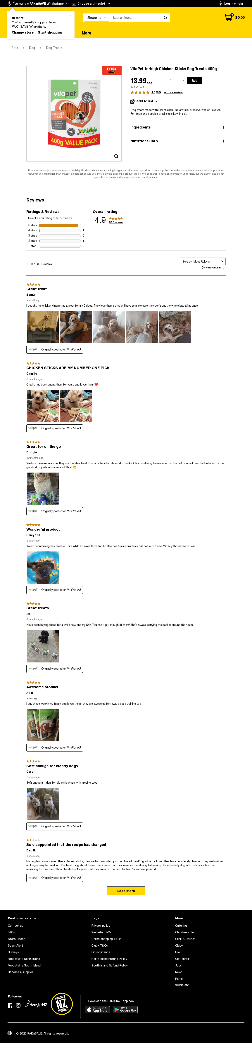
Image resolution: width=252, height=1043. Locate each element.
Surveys (13, 952)
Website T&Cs (101, 932)
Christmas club (185, 932)
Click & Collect (185, 939)
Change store (23, 32)
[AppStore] (97, 1009)
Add (194, 80)
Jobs (178, 965)
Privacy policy (101, 925)
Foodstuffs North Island (24, 958)
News (179, 972)
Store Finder (16, 939)
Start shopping (50, 32)
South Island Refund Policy (110, 965)
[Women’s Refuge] (9, 1033)
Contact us (15, 925)
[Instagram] (18, 1005)
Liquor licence (101, 952)
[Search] (165, 17)
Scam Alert (15, 945)
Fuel (178, 952)
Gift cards (182, 958)
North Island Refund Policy (109, 958)
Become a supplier (20, 972)
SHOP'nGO (182, 985)
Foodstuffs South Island (24, 965)
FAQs (11, 932)
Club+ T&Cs (100, 945)
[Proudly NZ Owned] (62, 1004)
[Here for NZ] (36, 1004)
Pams (179, 978)
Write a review (173, 92)
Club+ (179, 945)
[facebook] (10, 1005)
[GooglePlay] (125, 1009)
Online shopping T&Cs (106, 939)
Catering (181, 925)
